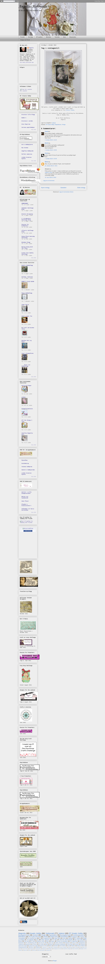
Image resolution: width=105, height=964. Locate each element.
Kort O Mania (62, 945)
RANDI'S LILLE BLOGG (28, 281)
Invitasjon (31, 948)
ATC (37, 939)
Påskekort (83, 944)
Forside (22, 37)
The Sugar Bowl (74, 941)
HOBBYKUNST (25, 203)
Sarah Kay (50, 942)
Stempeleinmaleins (27, 408)
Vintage (63, 124)
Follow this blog (28, 530)
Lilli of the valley (79, 939)
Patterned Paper (26, 385)
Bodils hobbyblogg (27, 265)
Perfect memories (27, 154)
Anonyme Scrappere (63, 947)
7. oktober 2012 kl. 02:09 (51, 158)
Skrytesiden (72, 37)
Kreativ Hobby (70, 110)
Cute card (26, 941)
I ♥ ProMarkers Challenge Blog (26, 219)
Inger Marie (25, 304)
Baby (80, 947)
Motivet (51, 944)
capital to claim (48, 172)
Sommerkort (64, 936)
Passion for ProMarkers (25, 225)
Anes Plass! (25, 501)
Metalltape (50, 948)
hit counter (23, 91)
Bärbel (46, 161)
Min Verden (25, 147)
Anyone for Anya (43, 945)
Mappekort (44, 948)
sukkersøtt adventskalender (66, 939)
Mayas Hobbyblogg (27, 293)
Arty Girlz (75, 947)
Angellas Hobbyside (33, 6)
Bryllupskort (21, 942)
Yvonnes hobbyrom (27, 466)
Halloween (67, 942)
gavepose (28, 944)
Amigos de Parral (25, 40)
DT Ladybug (77, 938)
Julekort (61, 933)
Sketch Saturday (59, 942)
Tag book (25, 950)
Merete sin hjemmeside (25, 497)
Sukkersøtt (50, 933)
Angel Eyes (54, 936)
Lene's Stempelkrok (27, 353)
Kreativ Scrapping (27, 214)
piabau (24, 397)
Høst (47, 944)
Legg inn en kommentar (48, 180)
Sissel (46, 131)
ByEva (50, 945)
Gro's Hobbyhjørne (27, 144)
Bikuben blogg (26, 242)
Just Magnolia (30, 939)
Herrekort (56, 945)
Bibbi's (24, 117)
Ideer (64, 37)
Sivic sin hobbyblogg (26, 365)
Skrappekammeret (22, 947)
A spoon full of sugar (33, 945)
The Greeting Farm (32, 938)
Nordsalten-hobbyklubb (60, 944)
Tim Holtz (54, 939)
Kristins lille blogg (28, 114)
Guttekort (82, 936)
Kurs (68, 945)
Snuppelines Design (66, 948)
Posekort (77, 944)
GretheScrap (25, 463)
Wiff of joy (34, 950)
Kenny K (74, 942)
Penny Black (70, 944)
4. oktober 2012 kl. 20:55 (51, 150)
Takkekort (38, 947)
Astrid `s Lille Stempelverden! (26, 492)
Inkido (64, 938)
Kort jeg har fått (42, 942)
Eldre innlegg (81, 187)
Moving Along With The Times (27, 247)
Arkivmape (70, 947)
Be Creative (41, 944)
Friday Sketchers (45, 939)
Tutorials (57, 37)
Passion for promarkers (62, 941)
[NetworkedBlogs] (28, 528)
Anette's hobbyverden (28, 470)
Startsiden (63, 187)
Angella (31, 47)
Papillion (73, 945)
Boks (47, 941)
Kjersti (46, 143)
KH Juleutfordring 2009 (31, 942)
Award (45, 936)
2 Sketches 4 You (45, 947)
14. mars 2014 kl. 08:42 (50, 177)
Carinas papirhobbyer (28, 127)
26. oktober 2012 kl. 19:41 (51, 165)
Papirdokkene (58, 124)
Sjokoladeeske (81, 942)
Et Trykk (33, 941)
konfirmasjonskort (79, 935)
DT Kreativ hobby (50, 124)
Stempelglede (21, 938)
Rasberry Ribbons (81, 945)
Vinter (30, 950)
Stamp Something (75, 948)
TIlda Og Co (31, 947)
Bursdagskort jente (23, 935)
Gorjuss (53, 941)
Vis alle (33, 129)
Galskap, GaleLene (27, 277)
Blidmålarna (82, 941)
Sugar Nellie (57, 938)
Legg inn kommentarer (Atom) (66, 192)
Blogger (55, 960)
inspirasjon (48, 950)
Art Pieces (34, 944)
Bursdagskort (74, 936)
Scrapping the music (57, 948)
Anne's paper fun (27, 316)
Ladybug (70, 938)
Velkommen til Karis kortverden (28, 509)
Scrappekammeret (47, 938)
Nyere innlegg (45, 187)
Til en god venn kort (35, 936)
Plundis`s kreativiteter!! (26, 505)
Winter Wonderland (41, 950)
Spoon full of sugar (22, 945)
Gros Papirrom (26, 124)
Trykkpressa (21, 944)
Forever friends (25, 948)
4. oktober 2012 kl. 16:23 (51, 140)
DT (40, 938)
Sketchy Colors (40, 941)
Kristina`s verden (27, 121)
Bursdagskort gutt (65, 935)
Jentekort (35, 935)
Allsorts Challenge (53, 947)
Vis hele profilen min (27, 62)
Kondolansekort (38, 948)
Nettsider (48, 37)
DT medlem (39, 37)
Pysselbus (24, 460)
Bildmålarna (22, 936)
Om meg (30, 37)
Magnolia (22, 933)
